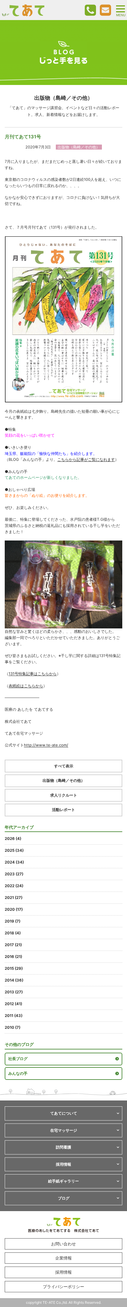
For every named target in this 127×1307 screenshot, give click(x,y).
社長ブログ (17, 1058)
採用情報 (63, 1272)
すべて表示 (63, 766)
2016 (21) (13, 956)
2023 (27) (14, 874)
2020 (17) (14, 909)
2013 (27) (14, 992)
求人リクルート (63, 795)
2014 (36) (14, 980)
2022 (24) (14, 885)
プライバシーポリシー (63, 1286)
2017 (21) (13, 944)
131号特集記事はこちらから (33, 673)
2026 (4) (13, 838)
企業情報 (63, 1257)
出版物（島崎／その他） (64, 780)
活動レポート (63, 809)
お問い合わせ (63, 1243)
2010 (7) (12, 1027)
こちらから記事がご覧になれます (86, 459)
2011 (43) (13, 1015)
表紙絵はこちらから (26, 685)
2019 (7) (12, 921)
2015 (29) (14, 968)
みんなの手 (17, 1073)
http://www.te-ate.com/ (46, 745)
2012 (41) (13, 1003)
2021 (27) (13, 897)
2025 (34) (14, 850)
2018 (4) (13, 933)
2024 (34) (14, 862)
